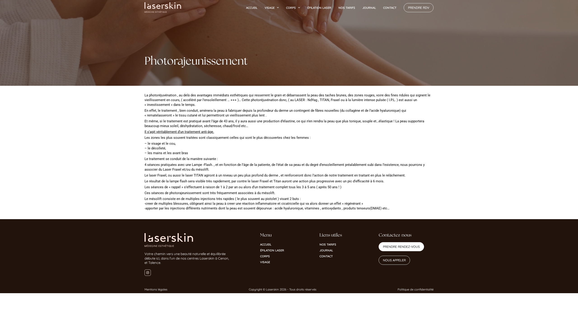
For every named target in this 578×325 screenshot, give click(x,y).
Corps (291, 7)
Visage (270, 7)
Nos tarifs (346, 7)
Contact (389, 7)
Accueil (251, 7)
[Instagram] (147, 272)
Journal (369, 7)
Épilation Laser (319, 7)
